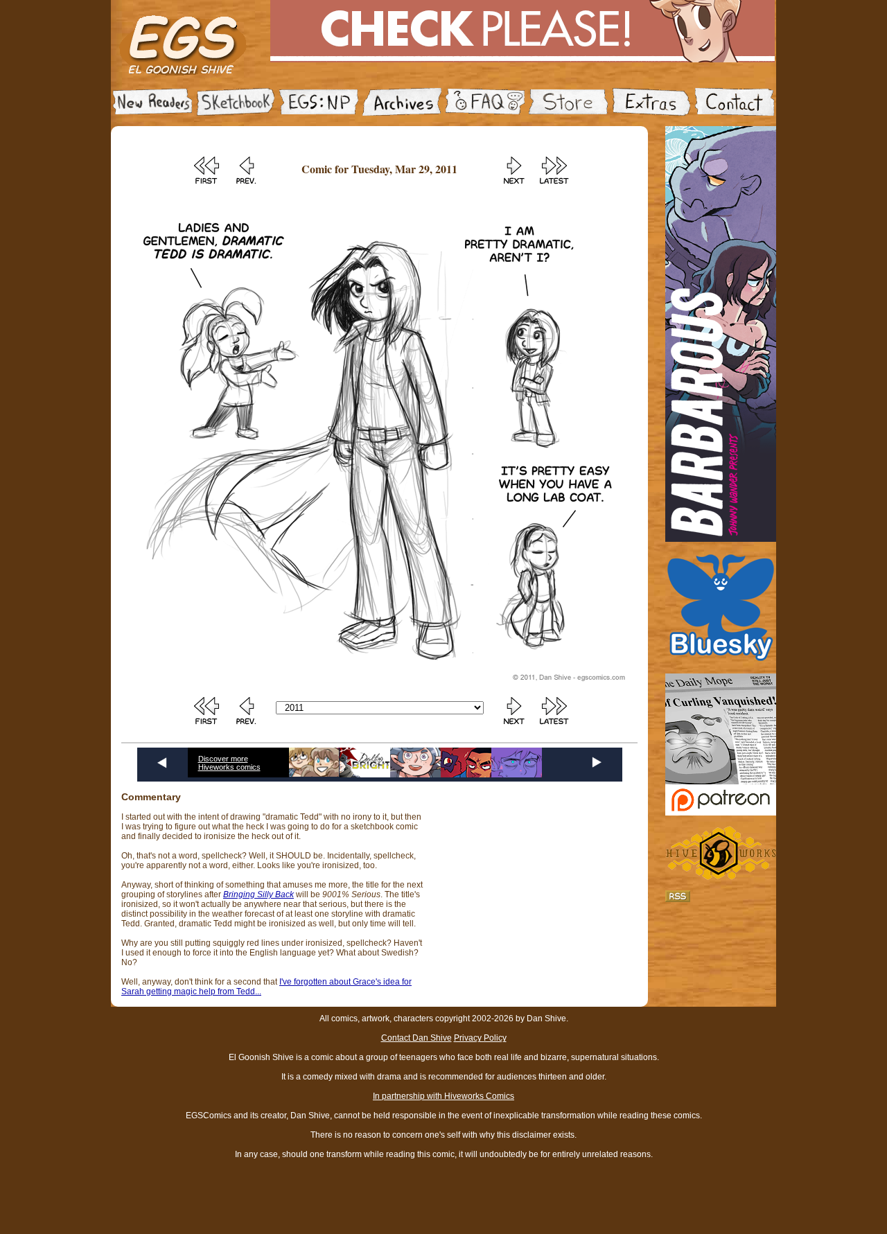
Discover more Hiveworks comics (229, 763)
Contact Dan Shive (416, 1038)
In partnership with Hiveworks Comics (443, 1096)
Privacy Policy (480, 1038)
